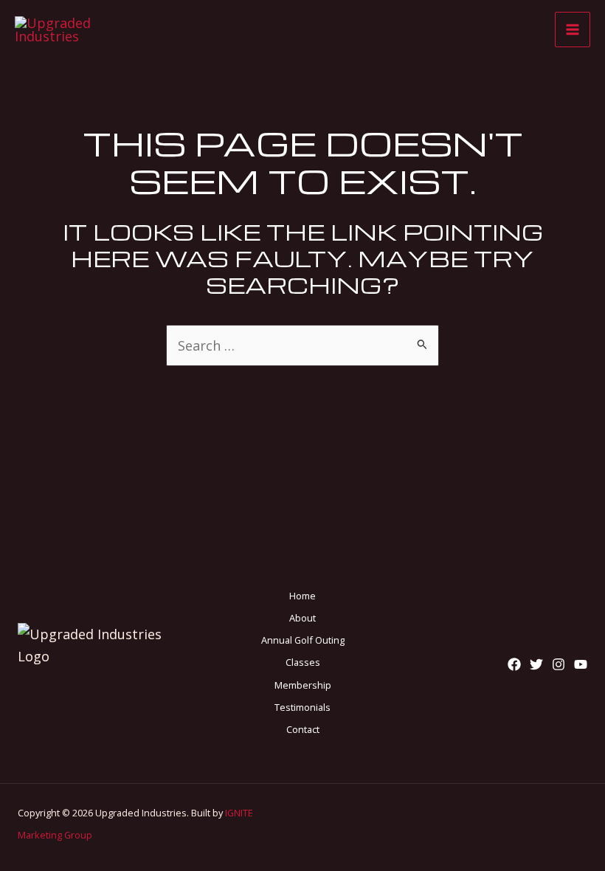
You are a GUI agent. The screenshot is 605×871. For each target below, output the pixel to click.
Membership (302, 685)
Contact (302, 729)
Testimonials (302, 707)
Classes (303, 662)
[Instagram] (558, 664)
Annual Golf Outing (303, 640)
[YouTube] (580, 664)
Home (302, 595)
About (302, 617)
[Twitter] (536, 664)
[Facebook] (514, 664)
